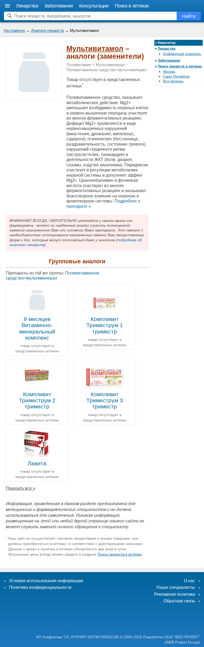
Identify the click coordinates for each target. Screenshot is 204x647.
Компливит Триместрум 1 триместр (104, 325)
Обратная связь (179, 601)
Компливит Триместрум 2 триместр (37, 400)
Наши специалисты (175, 587)
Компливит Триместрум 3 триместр (104, 400)
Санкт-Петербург (176, 76)
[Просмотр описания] (34, 97)
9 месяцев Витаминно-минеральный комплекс (37, 328)
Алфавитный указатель (182, 54)
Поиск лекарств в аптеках (119, 554)
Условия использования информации (46, 580)
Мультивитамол (94, 49)
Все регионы (173, 81)
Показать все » (20, 488)
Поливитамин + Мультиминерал (95, 65)
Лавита (37, 463)
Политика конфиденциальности (40, 587)
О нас (189, 580)
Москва (169, 72)
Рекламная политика (174, 594)
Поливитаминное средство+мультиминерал (106, 70)
